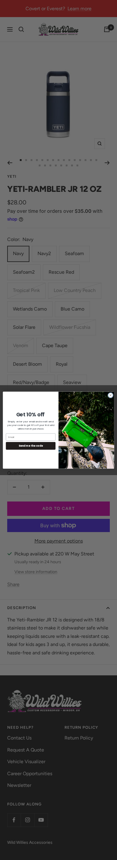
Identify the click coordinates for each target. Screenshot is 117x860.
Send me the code (31, 446)
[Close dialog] (110, 395)
